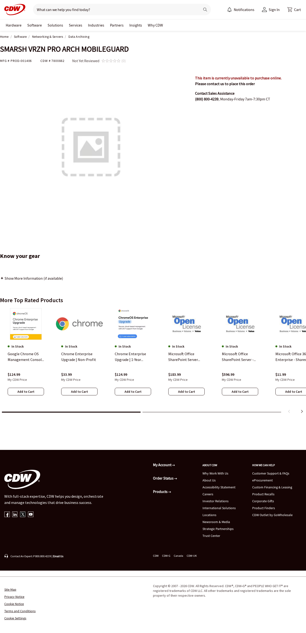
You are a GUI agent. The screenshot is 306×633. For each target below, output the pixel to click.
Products (160, 491)
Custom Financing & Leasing (272, 487)
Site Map (10, 589)
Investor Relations (215, 501)
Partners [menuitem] (117, 25)
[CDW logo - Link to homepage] (13, 9)
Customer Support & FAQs (270, 473)
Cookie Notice (14, 604)
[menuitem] (229, 9)
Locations (209, 515)
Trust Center (211, 536)
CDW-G (166, 555)
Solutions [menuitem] (55, 25)
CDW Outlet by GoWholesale (272, 515)
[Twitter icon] (23, 515)
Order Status (163, 478)
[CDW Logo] (13, 9)
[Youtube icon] (30, 515)
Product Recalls (263, 494)
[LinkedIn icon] (15, 515)
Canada (178, 555)
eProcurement (262, 480)
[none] (13, 25)
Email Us (58, 556)
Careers (207, 494)
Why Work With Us (215, 473)
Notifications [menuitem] (244, 9)
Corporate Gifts (263, 501)
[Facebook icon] (7, 515)
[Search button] (205, 9)
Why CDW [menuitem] (155, 25)
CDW (155, 555)
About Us (209, 480)
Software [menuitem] (34, 25)
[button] (294, 9)
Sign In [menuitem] (274, 9)
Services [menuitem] (75, 25)
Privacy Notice (14, 597)
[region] (153, 361)
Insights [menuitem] (135, 25)
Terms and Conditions (20, 611)
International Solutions (219, 508)
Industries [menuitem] (96, 25)
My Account (162, 464)
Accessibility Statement (218, 487)
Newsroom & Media (216, 522)
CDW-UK (192, 555)
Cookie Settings (15, 618)
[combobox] (114, 9)
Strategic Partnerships (218, 529)
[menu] (240, 9)
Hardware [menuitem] (14, 25)
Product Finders (263, 508)
